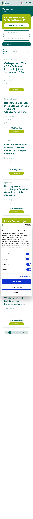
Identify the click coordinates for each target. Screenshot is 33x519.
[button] (22, 3)
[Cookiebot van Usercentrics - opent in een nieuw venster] (23, 225)
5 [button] (23, 332)
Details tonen (24, 276)
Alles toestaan (16, 281)
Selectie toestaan (17, 287)
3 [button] (16, 332)
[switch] (28, 259)
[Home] (6, 3)
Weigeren (16, 292)
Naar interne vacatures (16, 25)
